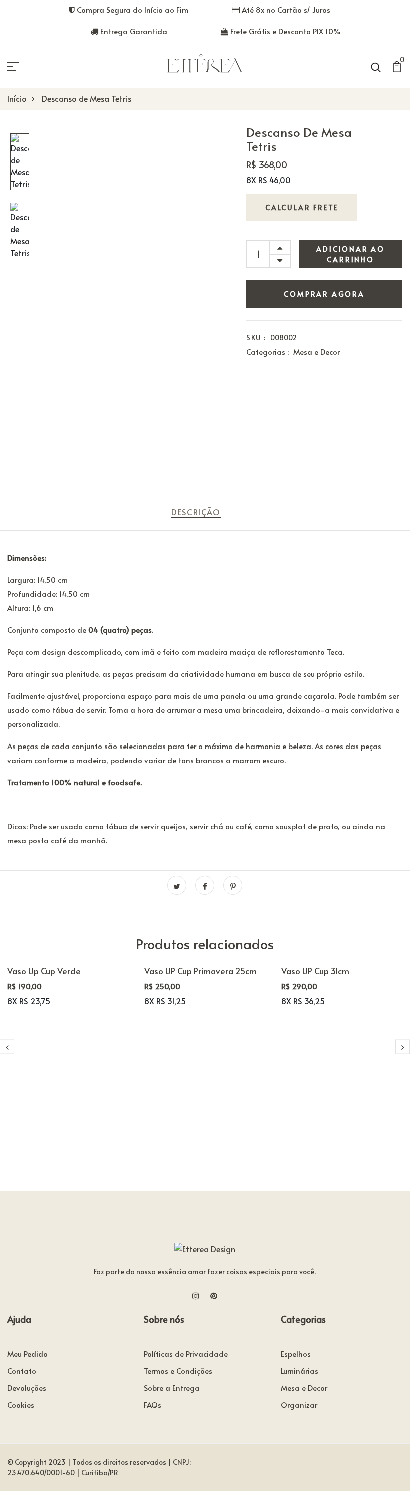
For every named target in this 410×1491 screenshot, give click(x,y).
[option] (20, 162)
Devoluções (27, 1387)
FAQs (153, 1404)
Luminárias (299, 1370)
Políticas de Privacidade (186, 1353)
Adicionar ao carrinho (350, 254)
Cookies (21, 1404)
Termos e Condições (178, 1370)
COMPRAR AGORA (324, 294)
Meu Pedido (28, 1353)
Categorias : (267, 351)
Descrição (196, 511)
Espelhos (296, 1353)
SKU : (256, 337)
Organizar (299, 1404)
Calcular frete (302, 207)
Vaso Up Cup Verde (44, 971)
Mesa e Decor (317, 351)
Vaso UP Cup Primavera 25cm (200, 971)
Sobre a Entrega (172, 1387)
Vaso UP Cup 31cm (316, 971)
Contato (22, 1370)
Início (17, 98)
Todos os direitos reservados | (122, 1462)
